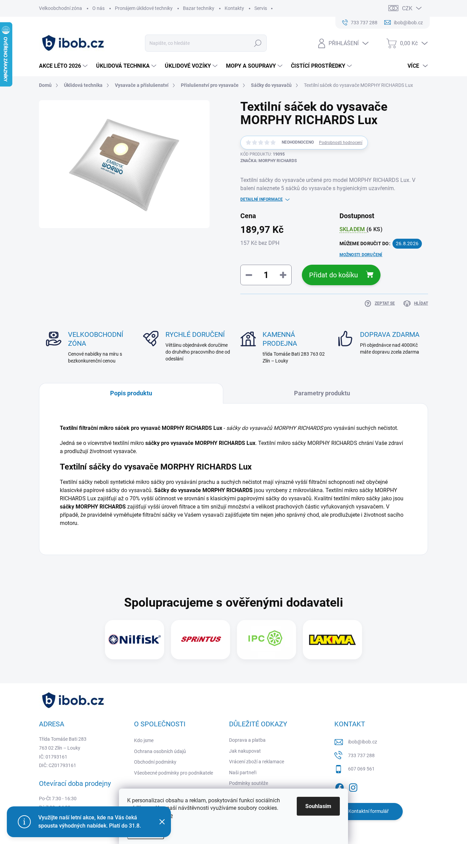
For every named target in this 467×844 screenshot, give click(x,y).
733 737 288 (361, 755)
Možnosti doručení (361, 254)
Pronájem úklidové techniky (144, 8)
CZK (407, 8)
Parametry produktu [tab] (322, 393)
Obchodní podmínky (155, 762)
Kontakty (234, 8)
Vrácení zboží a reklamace (256, 761)
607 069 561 (361, 769)
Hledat (258, 43)
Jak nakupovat (245, 751)
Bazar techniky (198, 8)
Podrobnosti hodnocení (340, 142)
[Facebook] (339, 786)
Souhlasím (318, 806)
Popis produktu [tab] (131, 393)
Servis (260, 8)
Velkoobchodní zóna (60, 8)
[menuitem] (64, 66)
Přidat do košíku (333, 275)
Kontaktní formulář (368, 811)
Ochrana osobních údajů (160, 751)
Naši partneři (242, 772)
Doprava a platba (247, 740)
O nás (98, 8)
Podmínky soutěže (248, 783)
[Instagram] (353, 786)
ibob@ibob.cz (362, 741)
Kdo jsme (144, 740)
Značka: (268, 160)
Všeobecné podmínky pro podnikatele (173, 773)
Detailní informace (261, 199)
